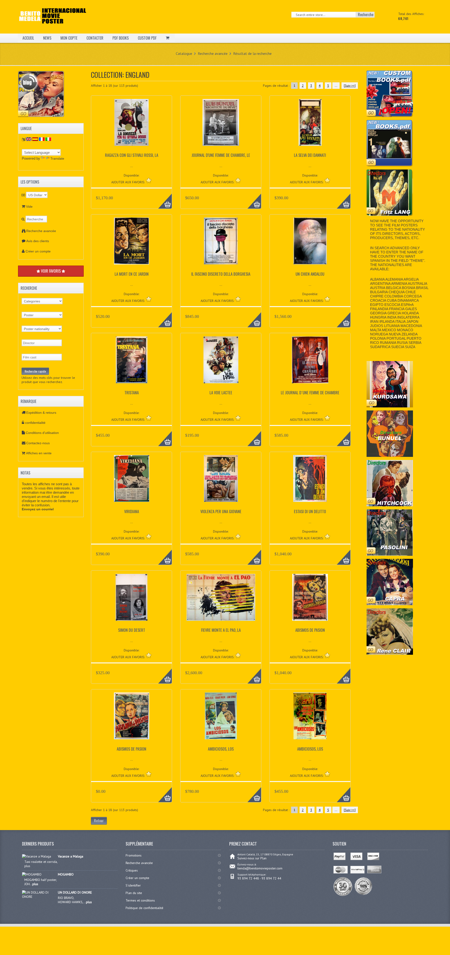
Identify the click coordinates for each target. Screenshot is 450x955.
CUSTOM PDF (147, 38)
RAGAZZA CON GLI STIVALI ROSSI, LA (131, 155)
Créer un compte (38, 251)
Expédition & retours (41, 412)
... (336, 85)
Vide (29, 206)
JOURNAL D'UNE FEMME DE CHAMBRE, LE (220, 155)
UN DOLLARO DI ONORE (75, 892)
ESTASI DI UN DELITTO (310, 511)
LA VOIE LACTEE (221, 392)
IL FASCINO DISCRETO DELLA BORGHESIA (220, 274)
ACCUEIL (28, 38)
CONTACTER (94, 38)
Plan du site (134, 893)
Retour (99, 820)
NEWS (47, 38)
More (162, 198)
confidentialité (35, 423)
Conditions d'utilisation (42, 433)
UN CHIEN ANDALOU (310, 274)
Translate (57, 158)
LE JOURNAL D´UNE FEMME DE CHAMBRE (310, 392)
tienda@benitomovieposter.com (259, 868)
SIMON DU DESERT (131, 630)
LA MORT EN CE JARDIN (132, 274)
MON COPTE (68, 38)
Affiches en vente (39, 453)
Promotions (134, 855)
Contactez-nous (38, 443)
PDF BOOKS (120, 38)
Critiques (132, 870)
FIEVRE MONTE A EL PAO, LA (221, 630)
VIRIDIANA (131, 511)
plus (35, 884)
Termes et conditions (140, 900)
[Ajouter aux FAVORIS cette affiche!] (149, 180)
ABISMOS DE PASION (310, 630)
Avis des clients (37, 241)
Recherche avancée (213, 53)
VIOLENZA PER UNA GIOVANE (220, 511)
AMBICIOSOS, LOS (221, 749)
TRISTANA (131, 392)
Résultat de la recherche (252, 53)
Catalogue (184, 53)
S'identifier (133, 885)
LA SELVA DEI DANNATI (310, 155)
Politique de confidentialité (144, 908)
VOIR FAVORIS (51, 271)
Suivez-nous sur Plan (251, 858)
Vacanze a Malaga (70, 856)
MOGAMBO (66, 874)
